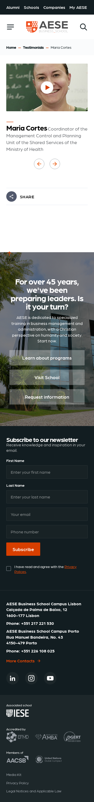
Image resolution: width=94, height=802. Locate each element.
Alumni (13, 7)
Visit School (47, 377)
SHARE (27, 196)
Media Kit (13, 774)
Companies (54, 7)
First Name (15, 460)
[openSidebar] (10, 27)
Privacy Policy (17, 783)
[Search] (83, 27)
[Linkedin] (12, 678)
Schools (31, 7)
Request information (47, 397)
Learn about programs (47, 358)
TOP (10, 259)
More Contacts (20, 660)
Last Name (15, 485)
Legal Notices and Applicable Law (33, 791)
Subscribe (23, 549)
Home (11, 47)
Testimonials (33, 47)
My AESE (78, 7)
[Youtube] (50, 678)
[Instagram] (31, 678)
